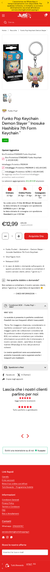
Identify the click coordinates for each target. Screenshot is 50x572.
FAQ (3, 510)
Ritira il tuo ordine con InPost (14, 483)
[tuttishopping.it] (24, 15)
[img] (25, 398)
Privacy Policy (8, 503)
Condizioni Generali (10, 500)
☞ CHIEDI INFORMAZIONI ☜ (25, 293)
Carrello (5, 477)
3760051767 (18, 526)
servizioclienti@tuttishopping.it (15, 532)
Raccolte (13, 30)
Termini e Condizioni (11, 506)
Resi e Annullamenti (10, 513)
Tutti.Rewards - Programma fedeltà (17, 487)
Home (4, 30)
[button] (5, 236)
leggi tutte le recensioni (25, 401)
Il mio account (8, 480)
